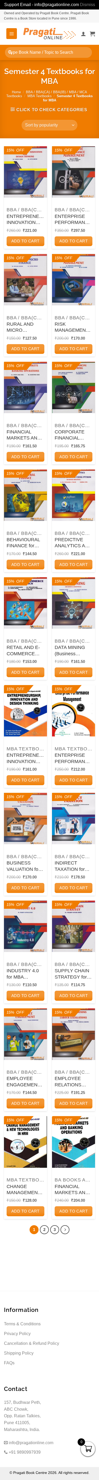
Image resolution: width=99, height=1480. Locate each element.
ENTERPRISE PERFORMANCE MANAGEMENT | (73, 759)
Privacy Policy (17, 1333)
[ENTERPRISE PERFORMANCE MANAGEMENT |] (73, 710)
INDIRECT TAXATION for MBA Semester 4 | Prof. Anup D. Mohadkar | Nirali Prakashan (73, 866)
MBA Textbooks (39, 96)
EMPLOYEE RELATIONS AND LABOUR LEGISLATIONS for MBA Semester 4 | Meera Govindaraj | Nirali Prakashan (72, 1082)
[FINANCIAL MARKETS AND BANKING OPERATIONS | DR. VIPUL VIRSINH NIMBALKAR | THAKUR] (73, 1142)
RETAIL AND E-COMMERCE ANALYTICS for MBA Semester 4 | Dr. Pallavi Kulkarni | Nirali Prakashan (24, 651)
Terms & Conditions (22, 1324)
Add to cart (25, 241)
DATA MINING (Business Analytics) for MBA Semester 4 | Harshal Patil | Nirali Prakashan (72, 651)
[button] (11, 33)
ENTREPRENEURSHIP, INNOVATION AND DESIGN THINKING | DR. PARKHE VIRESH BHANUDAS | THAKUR (25, 759)
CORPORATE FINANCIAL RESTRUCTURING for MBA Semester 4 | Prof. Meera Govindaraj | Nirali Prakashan (73, 435)
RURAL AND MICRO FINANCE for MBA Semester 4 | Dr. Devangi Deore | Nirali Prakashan (24, 327)
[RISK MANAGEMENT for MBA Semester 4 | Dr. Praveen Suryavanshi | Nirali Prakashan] (73, 279)
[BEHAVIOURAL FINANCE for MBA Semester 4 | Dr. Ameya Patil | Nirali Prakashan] (25, 495)
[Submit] (10, 52)
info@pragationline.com (30, 1442)
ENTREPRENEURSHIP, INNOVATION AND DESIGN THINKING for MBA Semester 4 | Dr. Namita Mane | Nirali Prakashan (25, 220)
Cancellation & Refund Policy (31, 1343)
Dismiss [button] (87, 4)
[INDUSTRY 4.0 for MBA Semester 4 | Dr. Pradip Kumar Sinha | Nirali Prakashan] (25, 926)
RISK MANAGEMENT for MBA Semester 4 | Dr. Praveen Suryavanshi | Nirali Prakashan (72, 327)
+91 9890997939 (24, 1452)
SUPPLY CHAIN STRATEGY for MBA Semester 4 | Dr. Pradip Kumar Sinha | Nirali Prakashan (72, 974)
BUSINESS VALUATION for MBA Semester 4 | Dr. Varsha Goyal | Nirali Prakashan (24, 866)
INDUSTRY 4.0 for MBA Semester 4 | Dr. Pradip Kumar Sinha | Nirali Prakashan (24, 974)
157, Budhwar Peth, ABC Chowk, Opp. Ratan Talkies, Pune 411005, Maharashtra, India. (22, 1416)
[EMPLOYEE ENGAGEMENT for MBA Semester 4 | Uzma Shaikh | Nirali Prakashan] (25, 1034)
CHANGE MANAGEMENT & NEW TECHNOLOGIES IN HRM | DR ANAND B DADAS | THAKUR (25, 1190)
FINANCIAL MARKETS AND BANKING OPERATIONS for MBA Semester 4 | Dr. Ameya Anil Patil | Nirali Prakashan (25, 435)
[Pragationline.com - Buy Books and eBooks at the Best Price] (49, 33)
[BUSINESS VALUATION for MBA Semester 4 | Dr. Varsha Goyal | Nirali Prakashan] (25, 818)
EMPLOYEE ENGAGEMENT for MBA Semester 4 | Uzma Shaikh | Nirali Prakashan (24, 1082)
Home (16, 92)
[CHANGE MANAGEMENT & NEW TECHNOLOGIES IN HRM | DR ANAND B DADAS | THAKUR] (25, 1142)
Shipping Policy (19, 1353)
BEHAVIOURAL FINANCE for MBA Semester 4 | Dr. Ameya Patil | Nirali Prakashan (25, 543)
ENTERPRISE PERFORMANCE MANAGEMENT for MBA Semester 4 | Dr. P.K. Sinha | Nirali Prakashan (73, 220)
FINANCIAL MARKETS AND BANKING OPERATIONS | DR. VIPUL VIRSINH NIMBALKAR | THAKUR (72, 1190)
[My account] (83, 34)
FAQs (9, 1363)
